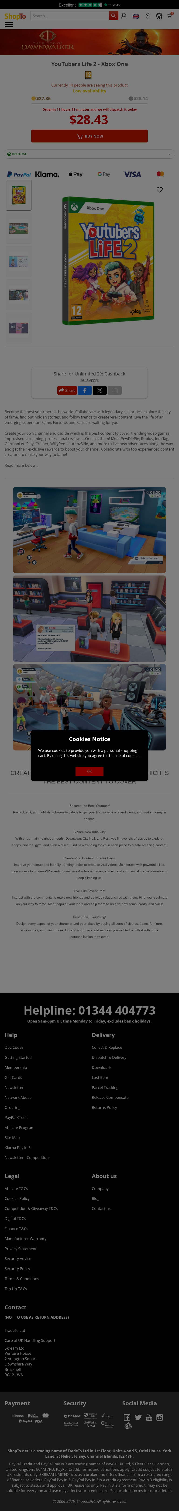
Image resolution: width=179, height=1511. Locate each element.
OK (89, 771)
